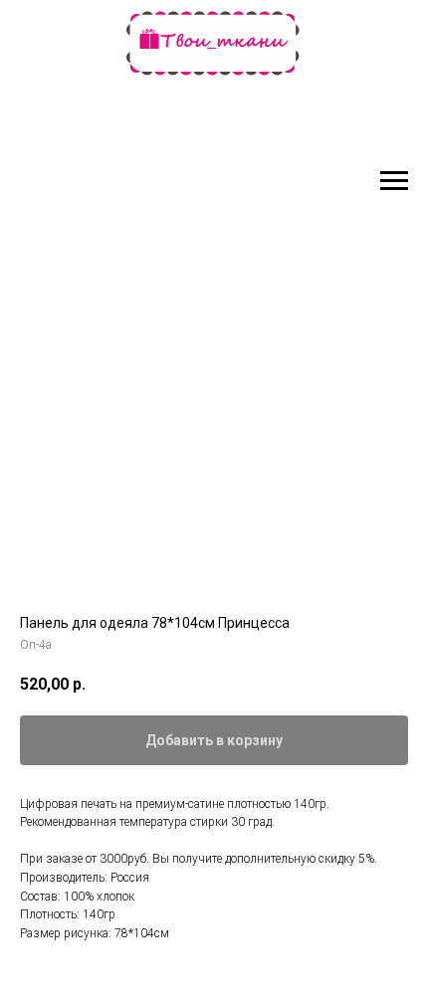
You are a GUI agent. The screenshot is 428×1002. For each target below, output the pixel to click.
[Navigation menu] (394, 181)
